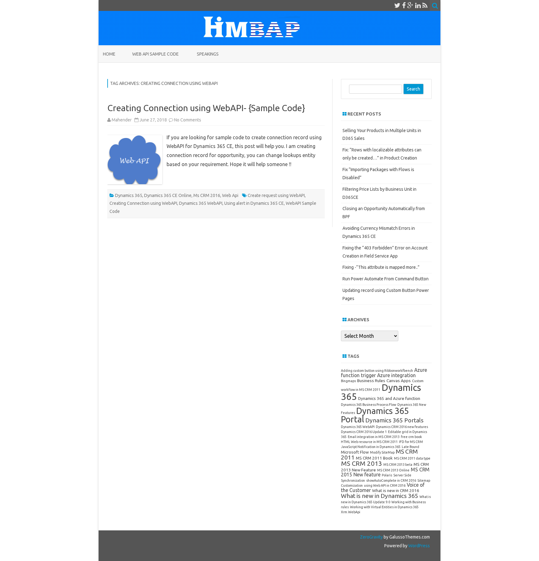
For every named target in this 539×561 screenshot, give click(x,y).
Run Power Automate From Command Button (385, 278)
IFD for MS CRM (411, 442)
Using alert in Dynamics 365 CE (254, 203)
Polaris (387, 475)
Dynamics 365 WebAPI (200, 203)
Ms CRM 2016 (206, 195)
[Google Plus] (410, 5)
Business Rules (371, 380)
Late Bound (410, 447)
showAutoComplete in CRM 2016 (391, 480)
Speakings (208, 54)
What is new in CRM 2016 (395, 490)
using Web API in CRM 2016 (384, 485)
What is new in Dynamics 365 (379, 495)
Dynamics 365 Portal (375, 415)
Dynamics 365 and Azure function (389, 398)
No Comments (187, 119)
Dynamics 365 (128, 195)
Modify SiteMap (382, 452)
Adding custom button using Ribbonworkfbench (377, 370)
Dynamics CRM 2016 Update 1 (364, 432)
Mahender (122, 119)
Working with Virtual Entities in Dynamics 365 (384, 507)
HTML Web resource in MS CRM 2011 (369, 442)
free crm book (411, 437)
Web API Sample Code (155, 54)
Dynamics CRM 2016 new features (402, 427)
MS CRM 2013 (361, 463)
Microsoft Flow (355, 452)
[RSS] (425, 5)
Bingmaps (348, 381)
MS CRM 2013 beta (397, 464)
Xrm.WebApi (350, 512)
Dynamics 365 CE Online (168, 195)
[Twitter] (397, 5)
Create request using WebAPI (276, 195)
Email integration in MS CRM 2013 (374, 437)
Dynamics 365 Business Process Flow (368, 404)
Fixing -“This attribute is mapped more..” (381, 267)
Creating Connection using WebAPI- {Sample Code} (206, 108)
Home (109, 54)
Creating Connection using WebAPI (143, 203)
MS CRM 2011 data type (412, 458)
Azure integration (396, 375)
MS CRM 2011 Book (374, 457)
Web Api (230, 195)
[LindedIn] (418, 5)
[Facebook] (404, 5)
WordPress (418, 545)
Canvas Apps (398, 380)
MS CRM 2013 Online (393, 470)
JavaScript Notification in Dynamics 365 (371, 447)
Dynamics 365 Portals (394, 420)
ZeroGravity (371, 536)
